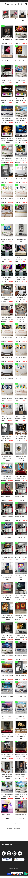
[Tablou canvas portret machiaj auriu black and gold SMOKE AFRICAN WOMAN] (7, 729)
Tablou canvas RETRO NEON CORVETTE (7, 599)
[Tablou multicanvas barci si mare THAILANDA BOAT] (21, 789)
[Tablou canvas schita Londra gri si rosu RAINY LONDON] (21, 690)
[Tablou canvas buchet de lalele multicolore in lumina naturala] (21, 34)
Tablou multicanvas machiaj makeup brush (7, 261)
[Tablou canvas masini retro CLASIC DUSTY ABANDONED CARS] (21, 511)
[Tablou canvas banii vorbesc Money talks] (21, 232)
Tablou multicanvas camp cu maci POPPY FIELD (7, 678)
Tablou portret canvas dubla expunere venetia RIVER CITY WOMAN (7, 440)
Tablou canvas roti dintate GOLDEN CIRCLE (21, 738)
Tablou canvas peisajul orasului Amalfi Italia (21, 122)
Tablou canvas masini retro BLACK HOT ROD (21, 539)
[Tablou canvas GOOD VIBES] (21, 570)
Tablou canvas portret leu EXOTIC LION (21, 778)
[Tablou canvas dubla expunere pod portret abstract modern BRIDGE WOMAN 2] (7, 173)
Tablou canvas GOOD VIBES (21, 579)
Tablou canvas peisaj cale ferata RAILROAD (7, 579)
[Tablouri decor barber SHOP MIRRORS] (21, 292)
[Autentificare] (18, 7)
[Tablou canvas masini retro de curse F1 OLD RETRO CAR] (21, 491)
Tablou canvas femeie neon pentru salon (21, 281)
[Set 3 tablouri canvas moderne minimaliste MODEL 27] (21, 372)
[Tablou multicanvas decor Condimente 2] (7, 213)
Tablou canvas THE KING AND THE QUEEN (21, 619)
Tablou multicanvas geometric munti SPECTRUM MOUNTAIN (7, 480)
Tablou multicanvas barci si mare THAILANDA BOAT (21, 797)
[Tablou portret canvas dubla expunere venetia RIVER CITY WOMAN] (7, 431)
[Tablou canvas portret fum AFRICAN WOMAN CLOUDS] (7, 749)
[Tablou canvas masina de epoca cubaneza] (21, 73)
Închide (26, 2)
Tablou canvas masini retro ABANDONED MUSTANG (21, 559)
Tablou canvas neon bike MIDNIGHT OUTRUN (21, 817)
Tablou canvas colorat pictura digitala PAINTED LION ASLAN (7, 619)
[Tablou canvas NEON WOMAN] (7, 809)
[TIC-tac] (14, 856)
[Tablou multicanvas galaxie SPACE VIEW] (7, 650)
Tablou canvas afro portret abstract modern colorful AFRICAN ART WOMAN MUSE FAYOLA (7, 499)
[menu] (2, 7)
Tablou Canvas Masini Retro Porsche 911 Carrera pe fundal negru (7, 82)
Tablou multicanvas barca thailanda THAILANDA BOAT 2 (7, 798)
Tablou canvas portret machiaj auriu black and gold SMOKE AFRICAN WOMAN (7, 738)
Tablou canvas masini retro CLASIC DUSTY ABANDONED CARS (21, 519)
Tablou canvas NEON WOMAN (7, 817)
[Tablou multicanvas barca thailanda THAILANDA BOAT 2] (7, 789)
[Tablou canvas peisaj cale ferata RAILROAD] (7, 570)
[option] (14, 2)
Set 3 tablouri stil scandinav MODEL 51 (21, 201)
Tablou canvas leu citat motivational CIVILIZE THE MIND (21, 599)
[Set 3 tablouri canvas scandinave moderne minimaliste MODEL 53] (21, 173)
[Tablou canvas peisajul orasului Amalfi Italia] (21, 113)
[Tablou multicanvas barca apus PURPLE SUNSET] (7, 709)
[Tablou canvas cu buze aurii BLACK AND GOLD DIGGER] (21, 431)
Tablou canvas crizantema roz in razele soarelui (7, 62)
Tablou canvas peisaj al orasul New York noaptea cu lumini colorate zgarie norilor (7, 122)
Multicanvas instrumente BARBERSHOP (20, 320)
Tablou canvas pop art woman (7, 281)
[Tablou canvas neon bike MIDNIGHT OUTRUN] (21, 809)
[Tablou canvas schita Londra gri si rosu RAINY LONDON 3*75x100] (7, 153)
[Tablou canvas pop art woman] (7, 272)
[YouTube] (20, 856)
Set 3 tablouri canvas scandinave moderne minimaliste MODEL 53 (21, 181)
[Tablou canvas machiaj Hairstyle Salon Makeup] (21, 252)
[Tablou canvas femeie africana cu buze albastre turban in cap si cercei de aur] (21, 54)
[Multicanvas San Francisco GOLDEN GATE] (21, 650)
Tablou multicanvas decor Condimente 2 (7, 221)
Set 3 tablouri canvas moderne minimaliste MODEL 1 (7, 420)
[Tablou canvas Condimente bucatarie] (21, 213)
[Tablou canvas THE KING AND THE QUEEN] (21, 610)
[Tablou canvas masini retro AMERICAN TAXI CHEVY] (7, 550)
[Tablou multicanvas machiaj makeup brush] (7, 252)
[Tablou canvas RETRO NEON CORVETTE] (7, 590)
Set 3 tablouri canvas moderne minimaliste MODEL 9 (7, 400)
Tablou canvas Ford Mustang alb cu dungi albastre (21, 102)
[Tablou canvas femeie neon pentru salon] (21, 272)
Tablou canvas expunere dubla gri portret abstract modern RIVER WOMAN (20, 678)
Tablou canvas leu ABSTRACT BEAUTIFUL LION (21, 639)
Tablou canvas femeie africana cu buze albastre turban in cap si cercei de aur (21, 62)
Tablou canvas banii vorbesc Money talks (21, 241)
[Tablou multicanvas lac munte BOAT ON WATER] (7, 690)
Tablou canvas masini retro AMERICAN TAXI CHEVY (7, 559)
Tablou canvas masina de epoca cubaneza (21, 82)
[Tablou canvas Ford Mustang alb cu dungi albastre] (21, 93)
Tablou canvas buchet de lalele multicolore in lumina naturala (21, 42)
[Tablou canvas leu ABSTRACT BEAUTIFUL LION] (21, 630)
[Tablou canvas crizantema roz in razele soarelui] (7, 54)
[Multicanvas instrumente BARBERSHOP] (21, 312)
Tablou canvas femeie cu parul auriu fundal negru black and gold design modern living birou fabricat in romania (7, 142)
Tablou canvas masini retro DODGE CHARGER (7, 519)
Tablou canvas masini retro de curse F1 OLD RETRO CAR (21, 499)
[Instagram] (9, 856)
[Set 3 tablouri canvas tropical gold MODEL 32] (7, 372)
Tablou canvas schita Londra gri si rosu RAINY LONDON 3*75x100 (7, 161)
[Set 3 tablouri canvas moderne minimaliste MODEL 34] (21, 352)
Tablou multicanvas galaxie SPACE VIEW (7, 658)
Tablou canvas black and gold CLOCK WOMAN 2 (21, 758)
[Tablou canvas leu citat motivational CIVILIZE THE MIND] (21, 590)
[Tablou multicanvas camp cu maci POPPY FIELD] (7, 670)
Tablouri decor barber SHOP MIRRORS (21, 300)
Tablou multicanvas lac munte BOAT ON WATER (7, 698)
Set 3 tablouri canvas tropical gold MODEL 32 (7, 380)
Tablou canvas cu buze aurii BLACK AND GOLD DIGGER (20, 440)
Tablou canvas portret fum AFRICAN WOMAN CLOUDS (7, 758)
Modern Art (14, 21)
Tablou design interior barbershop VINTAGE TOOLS (7, 321)
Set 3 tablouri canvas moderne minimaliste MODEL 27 (21, 380)
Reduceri (5, 21)
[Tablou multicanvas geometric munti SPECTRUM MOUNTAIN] (7, 471)
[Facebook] (4, 856)
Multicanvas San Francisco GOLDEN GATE (21, 658)
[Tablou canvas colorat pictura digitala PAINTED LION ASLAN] (7, 610)
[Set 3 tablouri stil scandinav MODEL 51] (21, 193)
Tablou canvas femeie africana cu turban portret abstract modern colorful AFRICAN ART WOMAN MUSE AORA (21, 480)
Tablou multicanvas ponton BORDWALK (21, 718)
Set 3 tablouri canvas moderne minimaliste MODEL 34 (21, 360)
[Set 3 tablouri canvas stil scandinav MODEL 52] (7, 193)
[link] (7, 861)
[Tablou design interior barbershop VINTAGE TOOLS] (7, 312)
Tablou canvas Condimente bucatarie (21, 221)
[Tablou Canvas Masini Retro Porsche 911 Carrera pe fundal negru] (7, 73)
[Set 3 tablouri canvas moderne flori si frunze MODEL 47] (7, 352)
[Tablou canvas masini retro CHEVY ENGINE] (7, 531)
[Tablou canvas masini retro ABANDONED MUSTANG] (21, 550)
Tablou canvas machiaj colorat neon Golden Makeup (21, 161)
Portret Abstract (22, 22)
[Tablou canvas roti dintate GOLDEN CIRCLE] (21, 729)
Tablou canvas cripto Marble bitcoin (21, 459)
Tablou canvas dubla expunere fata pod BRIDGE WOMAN (21, 420)
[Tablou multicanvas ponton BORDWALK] (21, 709)
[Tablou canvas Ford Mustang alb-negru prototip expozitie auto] (7, 93)
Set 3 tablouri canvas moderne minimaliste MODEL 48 (21, 340)
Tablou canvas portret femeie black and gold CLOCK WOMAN (7, 778)
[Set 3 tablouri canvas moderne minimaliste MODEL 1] (7, 411)
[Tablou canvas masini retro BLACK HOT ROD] (21, 531)
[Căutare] (22, 7)
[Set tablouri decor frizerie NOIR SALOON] (7, 292)
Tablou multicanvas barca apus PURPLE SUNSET (7, 718)
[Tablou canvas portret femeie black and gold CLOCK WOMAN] (7, 769)
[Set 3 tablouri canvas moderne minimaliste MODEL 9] (7, 391)
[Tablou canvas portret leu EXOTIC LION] (21, 769)
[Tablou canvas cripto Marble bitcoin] (21, 451)
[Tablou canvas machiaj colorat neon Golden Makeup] (21, 153)
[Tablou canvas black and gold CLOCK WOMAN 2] (21, 749)
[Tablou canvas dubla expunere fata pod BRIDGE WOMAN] (21, 411)
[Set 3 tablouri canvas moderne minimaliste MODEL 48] (21, 332)
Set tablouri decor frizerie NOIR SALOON (7, 300)
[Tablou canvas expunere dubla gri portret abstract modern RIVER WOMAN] (21, 670)
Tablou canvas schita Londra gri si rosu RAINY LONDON (21, 698)
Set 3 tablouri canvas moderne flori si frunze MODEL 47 (7, 360)
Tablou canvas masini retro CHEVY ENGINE (7, 539)
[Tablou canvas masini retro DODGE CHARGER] (7, 511)
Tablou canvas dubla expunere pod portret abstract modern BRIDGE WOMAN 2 (7, 181)
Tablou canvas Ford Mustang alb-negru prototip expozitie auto (7, 102)
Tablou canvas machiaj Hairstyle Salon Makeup (21, 261)
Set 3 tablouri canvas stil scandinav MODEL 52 (7, 201)
